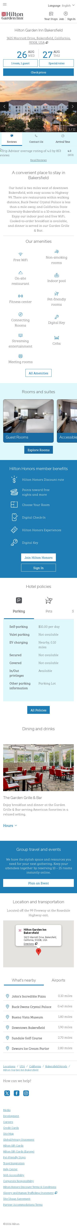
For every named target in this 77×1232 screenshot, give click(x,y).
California (35, 1066)
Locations (9, 1066)
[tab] (12, 139)
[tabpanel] (38, 155)
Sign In (71, 18)
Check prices (47, 72)
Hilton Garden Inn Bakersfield (20, 1070)
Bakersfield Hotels (56, 1066)
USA (22, 1066)
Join (61, 18)
